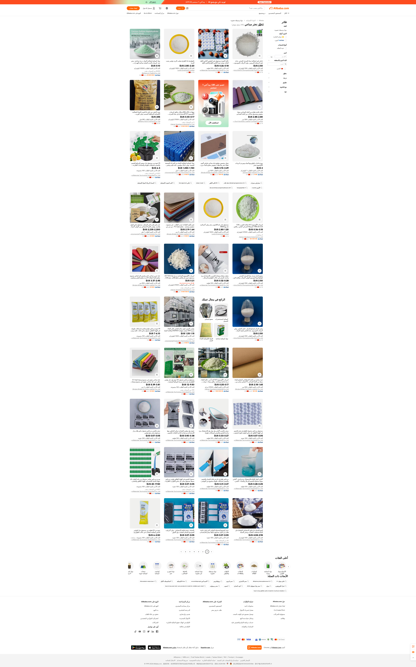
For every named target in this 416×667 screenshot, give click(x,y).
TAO (224, 657)
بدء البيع (156, 610)
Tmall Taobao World (197, 657)
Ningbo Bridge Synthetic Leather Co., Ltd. (215, 172)
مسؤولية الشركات (279, 614)
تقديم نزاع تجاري (185, 614)
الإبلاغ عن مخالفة (185, 626)
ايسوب (226, 586)
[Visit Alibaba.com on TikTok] (135, 631)
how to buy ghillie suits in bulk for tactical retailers (269, 591)
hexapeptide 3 (241, 188)
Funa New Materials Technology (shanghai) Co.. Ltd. (213, 70)
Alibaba (261, 20)
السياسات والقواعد (247, 626)
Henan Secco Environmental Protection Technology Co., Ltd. (179, 172)
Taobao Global (217, 657)
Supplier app (205, 647)
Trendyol (231, 657)
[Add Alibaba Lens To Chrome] (254, 647)
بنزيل (267, 586)
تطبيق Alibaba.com (169, 647)
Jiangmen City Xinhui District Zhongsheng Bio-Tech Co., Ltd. (247, 70)
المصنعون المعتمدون (215, 606)
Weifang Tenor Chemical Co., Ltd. (149, 121)
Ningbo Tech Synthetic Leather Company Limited (247, 121)
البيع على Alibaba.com (151, 606)
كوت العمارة (237, 586)
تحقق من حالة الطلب (151, 614)
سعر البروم (229, 581)
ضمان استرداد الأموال (246, 610)
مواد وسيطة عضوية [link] (237, 20)
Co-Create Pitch (279, 610)
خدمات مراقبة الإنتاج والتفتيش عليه (242, 622)
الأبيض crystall (256, 188)
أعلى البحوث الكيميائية (166, 183)
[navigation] (277, 286)
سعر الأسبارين (243, 581)
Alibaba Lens (276, 647)
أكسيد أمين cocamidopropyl (199, 581)
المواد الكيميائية (251, 20)
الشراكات (155, 622)
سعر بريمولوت (214, 586)
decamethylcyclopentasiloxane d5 (220, 188)
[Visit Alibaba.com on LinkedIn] (152, 631)
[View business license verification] (228, 664)
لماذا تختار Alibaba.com (277, 606)
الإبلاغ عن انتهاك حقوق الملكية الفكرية (178, 622)
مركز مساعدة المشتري (183, 606)
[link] (413, 646)
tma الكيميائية (181, 581)
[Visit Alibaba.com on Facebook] (157, 631)
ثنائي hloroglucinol (184, 183)
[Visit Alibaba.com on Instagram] (144, 631)
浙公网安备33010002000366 (243, 664)
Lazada (208, 657)
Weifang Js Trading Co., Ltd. (151, 73)
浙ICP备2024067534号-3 (263, 664)
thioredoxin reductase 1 (147, 581)
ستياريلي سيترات (255, 183)
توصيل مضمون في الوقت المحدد (243, 614)
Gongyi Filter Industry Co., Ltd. (253, 172)
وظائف (282, 618)
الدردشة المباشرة (184, 610)
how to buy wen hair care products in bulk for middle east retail (184, 586)
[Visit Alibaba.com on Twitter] (148, 631)
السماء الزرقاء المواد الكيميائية (145, 183)
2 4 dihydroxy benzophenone (261, 581)
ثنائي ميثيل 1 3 (280, 581)
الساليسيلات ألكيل (166, 581)
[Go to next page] (181, 552)
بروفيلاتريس (217, 581)
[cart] (159, 8)
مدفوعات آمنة (249, 606)
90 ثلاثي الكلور (213, 183)
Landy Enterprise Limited (185, 70)
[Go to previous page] (211, 552)
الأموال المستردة (185, 618)
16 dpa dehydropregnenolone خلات (234, 183)
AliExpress (177, 657)
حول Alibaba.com (279, 601)
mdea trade (199, 183)
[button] (187, 8)
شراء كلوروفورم (279, 586)
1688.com (185, 657)
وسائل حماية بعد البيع (246, 618)
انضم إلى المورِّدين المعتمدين (149, 618)
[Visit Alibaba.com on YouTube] (139, 631)
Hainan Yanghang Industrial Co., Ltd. (182, 124)
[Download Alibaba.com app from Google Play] (138, 647)
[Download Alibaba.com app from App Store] (154, 647)
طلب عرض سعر (216, 610)
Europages (239, 657)
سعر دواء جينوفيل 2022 (253, 586)
